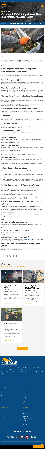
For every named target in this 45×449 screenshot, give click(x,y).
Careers (2, 391)
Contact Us (3, 381)
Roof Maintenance (25, 385)
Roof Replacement (25, 383)
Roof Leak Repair (25, 389)
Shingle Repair (25, 403)
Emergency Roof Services (27, 377)
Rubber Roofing (25, 397)
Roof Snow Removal (26, 393)
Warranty (3, 389)
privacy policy (30, 446)
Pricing (2, 379)
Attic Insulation (25, 391)
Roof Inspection (25, 379)
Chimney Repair (4, 409)
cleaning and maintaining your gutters (17, 208)
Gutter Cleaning (4, 413)
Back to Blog (22, 348)
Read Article (6, 303)
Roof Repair (24, 381)
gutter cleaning (27, 239)
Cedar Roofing (25, 399)
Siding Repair (3, 417)
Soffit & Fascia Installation (6, 420)
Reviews (2, 385)
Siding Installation (4, 415)
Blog (6, 23)
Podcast (2, 393)
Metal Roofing (25, 401)
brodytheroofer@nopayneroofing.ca (29, 414)
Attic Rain (24, 387)
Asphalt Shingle (25, 395)
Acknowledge (38, 446)
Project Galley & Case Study (6, 387)
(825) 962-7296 (14, 1)
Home (2, 23)
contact (15, 214)
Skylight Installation (5, 418)
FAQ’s (2, 383)
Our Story (3, 377)
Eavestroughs (3, 411)
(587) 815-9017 (5, 1)
